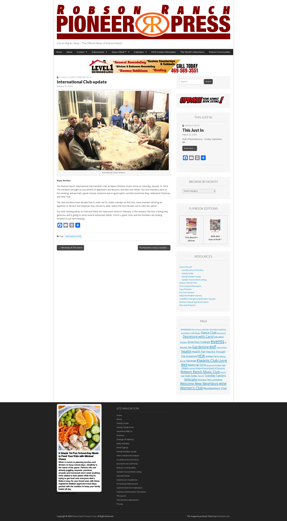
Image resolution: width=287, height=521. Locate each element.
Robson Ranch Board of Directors (210, 368)
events (217, 341)
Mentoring (210, 365)
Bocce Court (196, 329)
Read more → (190, 148)
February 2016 (84, 77)
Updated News (192, 125)
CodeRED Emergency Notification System (197, 299)
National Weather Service (190, 295)
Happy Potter (222, 347)
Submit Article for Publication (129, 487)
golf (212, 346)
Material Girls (197, 365)
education (219, 336)
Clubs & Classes (67, 77)
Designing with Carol (198, 336)
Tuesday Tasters (215, 375)
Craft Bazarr (195, 333)
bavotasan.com (223, 516)
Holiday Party (212, 356)
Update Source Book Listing (194, 279)
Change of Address (125, 439)
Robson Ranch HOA (188, 283)
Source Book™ (119, 52)
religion (185, 368)
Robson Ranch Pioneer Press (84, 516)
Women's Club (191, 388)
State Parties (191, 375)
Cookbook (222, 329)
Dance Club (208, 333)
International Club (73, 236)
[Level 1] (143, 66)
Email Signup (122, 447)
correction (185, 333)
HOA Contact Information (163, 52)
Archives (120, 435)
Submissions (98, 52)
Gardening (200, 346)
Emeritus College (199, 342)
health (186, 351)
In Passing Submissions (127, 483)
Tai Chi (201, 375)
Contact (80, 52)
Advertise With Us (125, 431)
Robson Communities (219, 52)
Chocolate (213, 329)
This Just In (193, 130)
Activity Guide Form (125, 427)
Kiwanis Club (207, 360)
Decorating (221, 333)
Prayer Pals (220, 365)
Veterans (190, 379)
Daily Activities (123, 443)
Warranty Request (187, 305)
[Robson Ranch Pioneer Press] (143, 20)
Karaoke (191, 360)
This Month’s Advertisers (192, 52)
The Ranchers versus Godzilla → (154, 247)
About (69, 52)
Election (183, 342)
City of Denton (185, 289)
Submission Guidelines (127, 479)
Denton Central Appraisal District (193, 302)
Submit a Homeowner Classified (131, 491)
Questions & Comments (127, 463)
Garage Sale (186, 347)
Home (59, 52)
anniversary (186, 329)
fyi (225, 342)
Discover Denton (186, 292)
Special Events (123, 475)
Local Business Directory (192, 270)
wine (222, 383)
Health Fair (199, 351)
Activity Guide (187, 273)
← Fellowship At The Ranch (70, 247)
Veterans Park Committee (209, 379)
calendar (205, 329)
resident (192, 368)
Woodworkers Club (215, 388)
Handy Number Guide (191, 276)
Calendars (139, 52)
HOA (201, 355)
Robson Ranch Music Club (200, 371)
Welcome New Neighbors (199, 383)
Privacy (120, 504)
